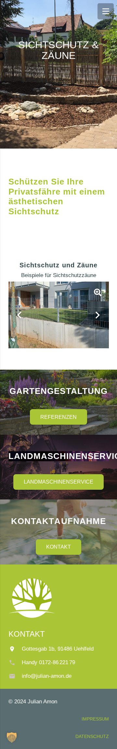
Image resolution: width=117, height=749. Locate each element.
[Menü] (106, 11)
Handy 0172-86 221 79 (48, 662)
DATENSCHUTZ (92, 736)
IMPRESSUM (95, 718)
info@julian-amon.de (47, 676)
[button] (11, 737)
